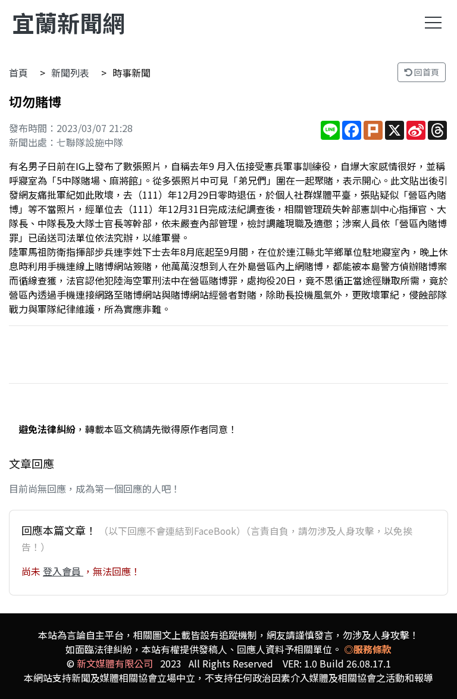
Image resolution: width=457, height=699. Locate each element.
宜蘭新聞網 (68, 22)
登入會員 (63, 571)
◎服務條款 (368, 649)
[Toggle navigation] (433, 22)
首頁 (18, 72)
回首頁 (425, 72)
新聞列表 (70, 72)
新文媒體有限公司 (115, 663)
